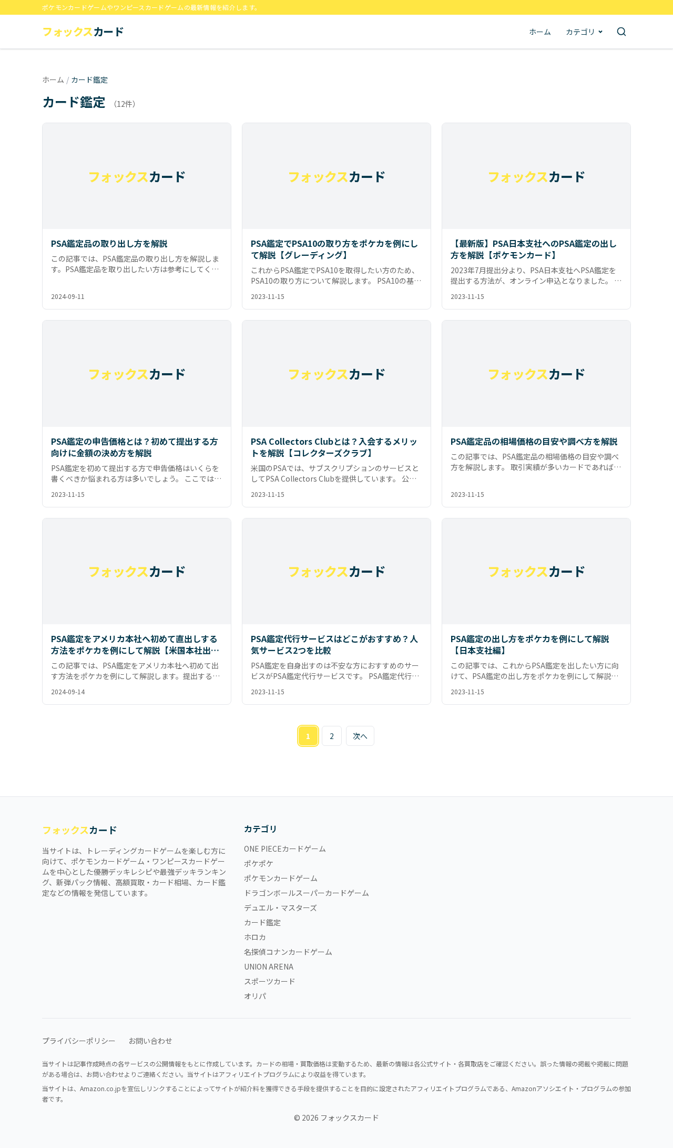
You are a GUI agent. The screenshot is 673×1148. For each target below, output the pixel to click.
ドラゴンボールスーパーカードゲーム (306, 892)
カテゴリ (580, 31)
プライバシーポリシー (79, 1040)
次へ (360, 736)
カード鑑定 (262, 922)
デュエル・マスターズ (280, 907)
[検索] (621, 31)
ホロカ (255, 937)
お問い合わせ (150, 1040)
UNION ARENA (268, 966)
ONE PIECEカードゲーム (285, 848)
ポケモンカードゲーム (281, 878)
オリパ (255, 996)
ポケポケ (258, 863)
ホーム (540, 31)
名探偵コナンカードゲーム (288, 951)
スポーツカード (269, 981)
